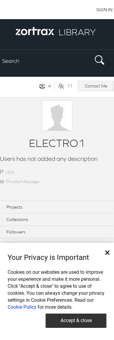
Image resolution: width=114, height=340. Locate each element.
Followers (15, 231)
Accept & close (76, 320)
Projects (14, 206)
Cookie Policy (22, 307)
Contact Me (96, 85)
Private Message (22, 181)
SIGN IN (104, 9)
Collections (17, 219)
